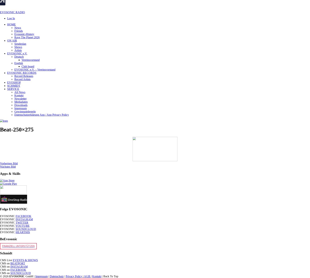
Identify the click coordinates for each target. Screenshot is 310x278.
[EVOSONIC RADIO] (4, 120)
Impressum (41, 276)
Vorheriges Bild (9, 163)
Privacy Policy (74, 276)
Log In (11, 18)
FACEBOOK (23, 216)
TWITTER (22, 222)
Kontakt (96, 276)
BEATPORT (17, 263)
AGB (87, 276)
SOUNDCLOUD (26, 229)
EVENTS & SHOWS (25, 260)
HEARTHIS (23, 232)
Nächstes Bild (8, 166)
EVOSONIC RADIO (12, 12)
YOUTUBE (22, 225)
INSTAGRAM (24, 219)
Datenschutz (57, 276)
